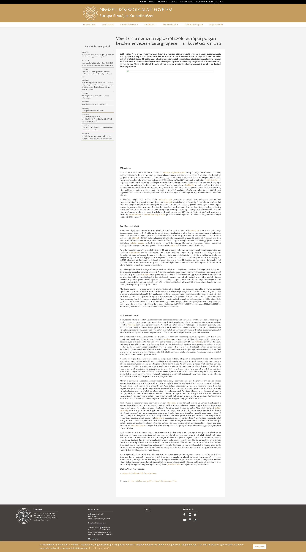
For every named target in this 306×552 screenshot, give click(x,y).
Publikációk (150, 25)
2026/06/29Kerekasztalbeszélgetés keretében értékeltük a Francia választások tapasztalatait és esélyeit (97, 63)
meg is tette (159, 215)
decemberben (134, 215)
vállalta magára (137, 243)
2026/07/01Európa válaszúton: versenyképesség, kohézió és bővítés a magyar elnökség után (98, 55)
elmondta (171, 403)
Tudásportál (162, 2)
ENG (221, 2)
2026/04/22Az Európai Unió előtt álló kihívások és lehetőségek (95, 96)
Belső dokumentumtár (204, 2)
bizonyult (145, 275)
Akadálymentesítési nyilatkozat (99, 519)
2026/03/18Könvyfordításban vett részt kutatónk (94, 103)
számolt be (194, 231)
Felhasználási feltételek (96, 514)
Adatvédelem (92, 516)
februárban (149, 215)
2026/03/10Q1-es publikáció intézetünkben (93, 109)
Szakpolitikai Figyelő (152, 481)
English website (216, 25)
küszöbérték (134, 253)
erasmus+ (173, 2)
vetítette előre (212, 180)
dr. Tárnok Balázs (135, 481)
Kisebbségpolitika (169, 481)
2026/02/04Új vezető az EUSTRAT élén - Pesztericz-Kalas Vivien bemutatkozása (97, 128)
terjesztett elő (165, 200)
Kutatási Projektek (128, 25)
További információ (99, 548)
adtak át (174, 246)
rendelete (168, 339)
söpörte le (159, 418)
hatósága (132, 325)
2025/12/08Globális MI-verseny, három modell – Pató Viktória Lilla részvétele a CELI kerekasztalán (97, 136)
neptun (152, 2)
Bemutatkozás (89, 25)
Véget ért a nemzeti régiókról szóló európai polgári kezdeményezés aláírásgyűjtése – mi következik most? (169, 41)
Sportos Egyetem (186, 2)
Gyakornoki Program (194, 25)
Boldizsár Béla (174, 465)
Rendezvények (170, 25)
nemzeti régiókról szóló (174, 173)
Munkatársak (108, 25)
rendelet (168, 202)
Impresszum (93, 510)
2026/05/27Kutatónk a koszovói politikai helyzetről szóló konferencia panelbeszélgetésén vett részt (97, 73)
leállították (189, 185)
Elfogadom (259, 547)
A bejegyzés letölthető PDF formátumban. (138, 473)
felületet (135, 238)
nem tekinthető (138, 426)
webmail (143, 2)
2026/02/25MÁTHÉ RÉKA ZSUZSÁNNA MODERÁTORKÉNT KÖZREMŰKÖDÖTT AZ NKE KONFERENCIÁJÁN (97, 118)
